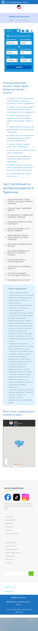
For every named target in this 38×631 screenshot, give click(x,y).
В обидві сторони (25, 36)
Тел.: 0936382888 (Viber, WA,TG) (16, 2)
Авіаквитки (9, 523)
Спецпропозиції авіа (12, 533)
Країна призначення (12, 49)
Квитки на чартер (11, 543)
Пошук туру (9, 530)
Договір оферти (9, 591)
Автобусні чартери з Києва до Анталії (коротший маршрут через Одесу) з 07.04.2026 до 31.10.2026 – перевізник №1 (21, 100)
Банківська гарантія (12, 549)
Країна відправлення (12, 39)
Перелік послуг (10, 556)
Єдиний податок (11, 546)
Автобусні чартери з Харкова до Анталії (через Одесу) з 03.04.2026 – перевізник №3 (19, 158)
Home (11, 20)
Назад (22, 57)
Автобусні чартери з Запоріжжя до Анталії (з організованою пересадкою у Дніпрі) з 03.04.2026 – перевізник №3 (20, 167)
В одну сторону (13, 36)
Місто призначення (26, 49)
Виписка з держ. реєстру (13, 553)
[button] (3, 2)
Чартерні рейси (10, 520)
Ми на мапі (9, 559)
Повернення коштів (10, 587)
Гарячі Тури (9, 517)
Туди (7, 57)
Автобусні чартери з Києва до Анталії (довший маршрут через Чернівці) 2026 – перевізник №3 (21, 129)
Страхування (10, 527)
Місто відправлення (26, 39)
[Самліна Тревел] (19, 7)
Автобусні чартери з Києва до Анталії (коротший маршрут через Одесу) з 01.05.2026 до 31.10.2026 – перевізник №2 (21, 109)
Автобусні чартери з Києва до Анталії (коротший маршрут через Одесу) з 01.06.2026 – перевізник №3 (20, 138)
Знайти (19, 67)
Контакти (8, 563)
